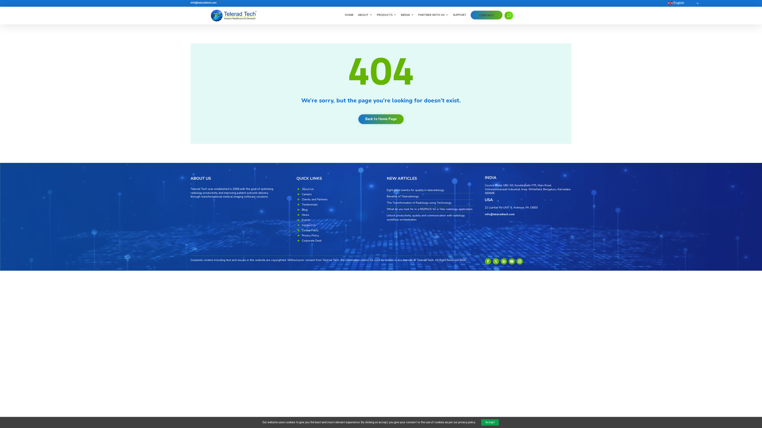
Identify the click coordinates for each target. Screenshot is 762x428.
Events (306, 220)
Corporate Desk (312, 241)
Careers (307, 194)
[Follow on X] (496, 261)
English (678, 3)
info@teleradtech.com (203, 3)
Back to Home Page (381, 119)
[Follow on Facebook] (488, 261)
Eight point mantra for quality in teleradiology (415, 190)
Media (405, 15)
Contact (486, 15)
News (305, 215)
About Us (308, 189)
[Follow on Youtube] (512, 261)
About (363, 15)
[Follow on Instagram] (520, 261)
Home (349, 15)
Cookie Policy (310, 230)
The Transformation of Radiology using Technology (419, 203)
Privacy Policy (310, 235)
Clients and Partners (315, 199)
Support (459, 15)
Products (385, 15)
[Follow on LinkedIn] (504, 261)
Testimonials (310, 204)
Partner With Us (431, 15)
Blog (305, 210)
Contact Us (309, 225)
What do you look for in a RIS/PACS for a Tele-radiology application (429, 209)
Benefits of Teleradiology (403, 196)
